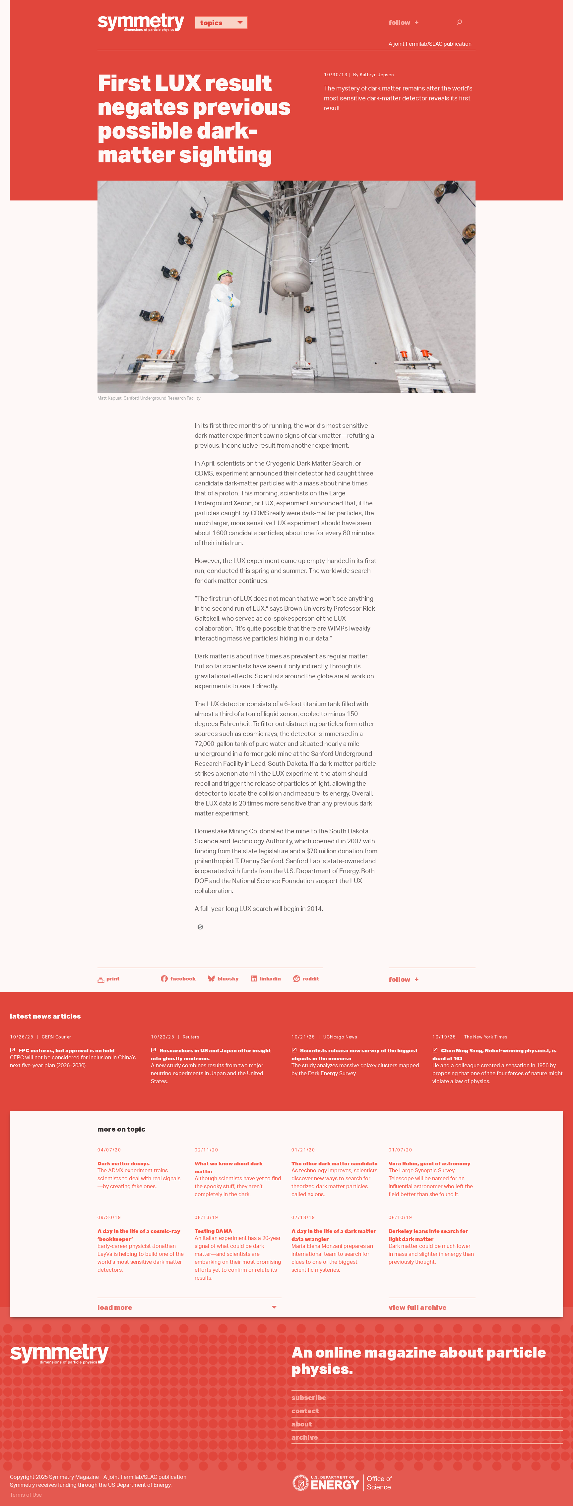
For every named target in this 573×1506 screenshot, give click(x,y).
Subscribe (308, 1397)
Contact (305, 1410)
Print (112, 978)
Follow (400, 22)
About (301, 1423)
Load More (114, 1307)
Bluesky (228, 978)
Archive (304, 1436)
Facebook (182, 978)
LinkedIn (270, 978)
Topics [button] (211, 22)
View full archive (418, 1307)
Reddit (310, 978)
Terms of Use (26, 1495)
